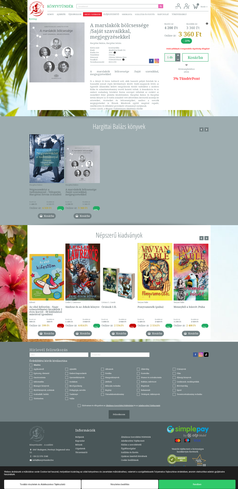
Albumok (109, 369)
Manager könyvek (41, 386)
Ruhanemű (145, 390)
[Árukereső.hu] (177, 460)
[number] (169, 57)
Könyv (50, 14)
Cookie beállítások (129, 460)
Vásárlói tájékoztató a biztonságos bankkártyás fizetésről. (188, 450)
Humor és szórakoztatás (151, 377)
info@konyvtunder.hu (43, 460)
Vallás (71, 398)
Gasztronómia (39, 377)
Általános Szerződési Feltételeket (119, 405)
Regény (108, 390)
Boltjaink (79, 437)
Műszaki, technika (112, 386)
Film (179, 373)
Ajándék (61, 14)
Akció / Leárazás (92, 14)
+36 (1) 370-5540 (40, 456)
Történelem (38, 398)
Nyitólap (33, 19)
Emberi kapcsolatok (77, 373)
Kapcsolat (163, 14)
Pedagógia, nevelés (77, 390)
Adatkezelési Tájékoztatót (149, 405)
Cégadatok (80, 448)
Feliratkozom (119, 414)
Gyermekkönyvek (77, 377)
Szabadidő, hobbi (41, 394)
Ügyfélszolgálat (128, 448)
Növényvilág (182, 386)
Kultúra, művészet (148, 381)
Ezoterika (145, 373)
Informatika (39, 381)
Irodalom (73, 381)
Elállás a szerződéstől (131, 444)
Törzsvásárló (179, 14)
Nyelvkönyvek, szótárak (44, 390)
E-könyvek (181, 369)
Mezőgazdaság (75, 386)
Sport (179, 390)
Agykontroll (39, 369)
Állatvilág (145, 369)
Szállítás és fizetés (145, 14)
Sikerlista (127, 14)
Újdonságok (75, 14)
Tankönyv (73, 394)
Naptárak (145, 386)
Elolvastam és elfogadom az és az (121, 405)
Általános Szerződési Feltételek (136, 437)
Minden (37, 365)
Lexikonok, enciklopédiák (188, 381)
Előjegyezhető (111, 14)
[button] (201, 5)
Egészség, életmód (41, 373)
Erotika (108, 373)
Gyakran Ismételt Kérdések (134, 456)
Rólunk (78, 444)
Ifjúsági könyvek (184, 377)
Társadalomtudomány (114, 394)
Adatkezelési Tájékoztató (132, 440)
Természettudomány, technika (189, 394)
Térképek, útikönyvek (150, 394)
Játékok (108, 381)
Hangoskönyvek (112, 377)
